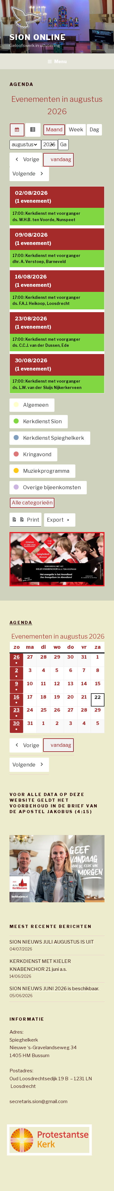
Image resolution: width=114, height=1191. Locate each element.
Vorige (31, 159)
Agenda (21, 622)
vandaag (61, 159)
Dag (94, 130)
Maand (54, 130)
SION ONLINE (38, 37)
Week (76, 130)
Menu (60, 61)
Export (55, 520)
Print (26, 522)
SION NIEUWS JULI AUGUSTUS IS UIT (52, 942)
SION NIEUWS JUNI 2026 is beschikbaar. (54, 988)
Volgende (23, 174)
